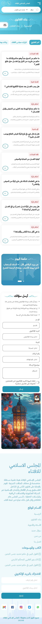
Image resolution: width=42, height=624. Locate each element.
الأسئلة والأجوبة (34, 525)
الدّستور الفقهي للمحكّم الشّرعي (24, 559)
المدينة (38, 342)
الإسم (38, 319)
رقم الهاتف (36, 353)
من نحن (37, 536)
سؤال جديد (36, 530)
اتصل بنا (37, 541)
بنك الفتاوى (36, 519)
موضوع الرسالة (34, 365)
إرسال (21, 389)
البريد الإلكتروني (34, 331)
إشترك (21, 595)
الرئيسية (28, 25)
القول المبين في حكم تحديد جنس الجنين (21, 554)
